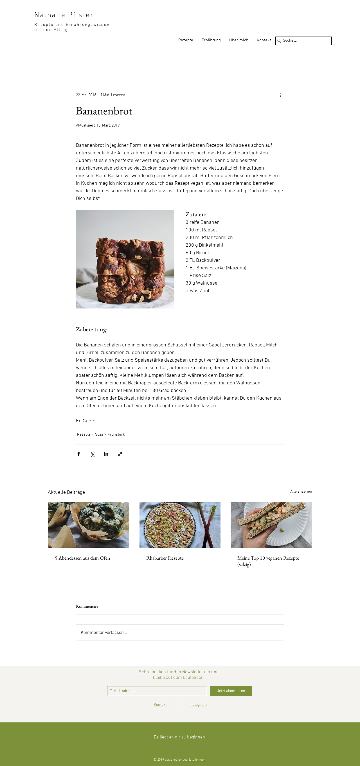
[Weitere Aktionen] (280, 95)
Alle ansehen (301, 491)
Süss (99, 434)
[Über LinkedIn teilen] (106, 454)
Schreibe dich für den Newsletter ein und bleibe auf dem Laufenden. (179, 675)
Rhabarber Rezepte (165, 558)
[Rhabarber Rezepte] (180, 525)
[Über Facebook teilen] (78, 454)
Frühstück (116, 434)
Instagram (198, 704)
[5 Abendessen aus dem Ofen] (88, 525)
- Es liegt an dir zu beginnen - (179, 737)
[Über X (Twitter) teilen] (92, 454)
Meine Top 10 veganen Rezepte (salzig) (268, 561)
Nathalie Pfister (64, 15)
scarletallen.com (194, 760)
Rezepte (84, 434)
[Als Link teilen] (120, 454)
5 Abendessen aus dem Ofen (82, 558)
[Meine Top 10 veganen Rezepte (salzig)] (271, 525)
